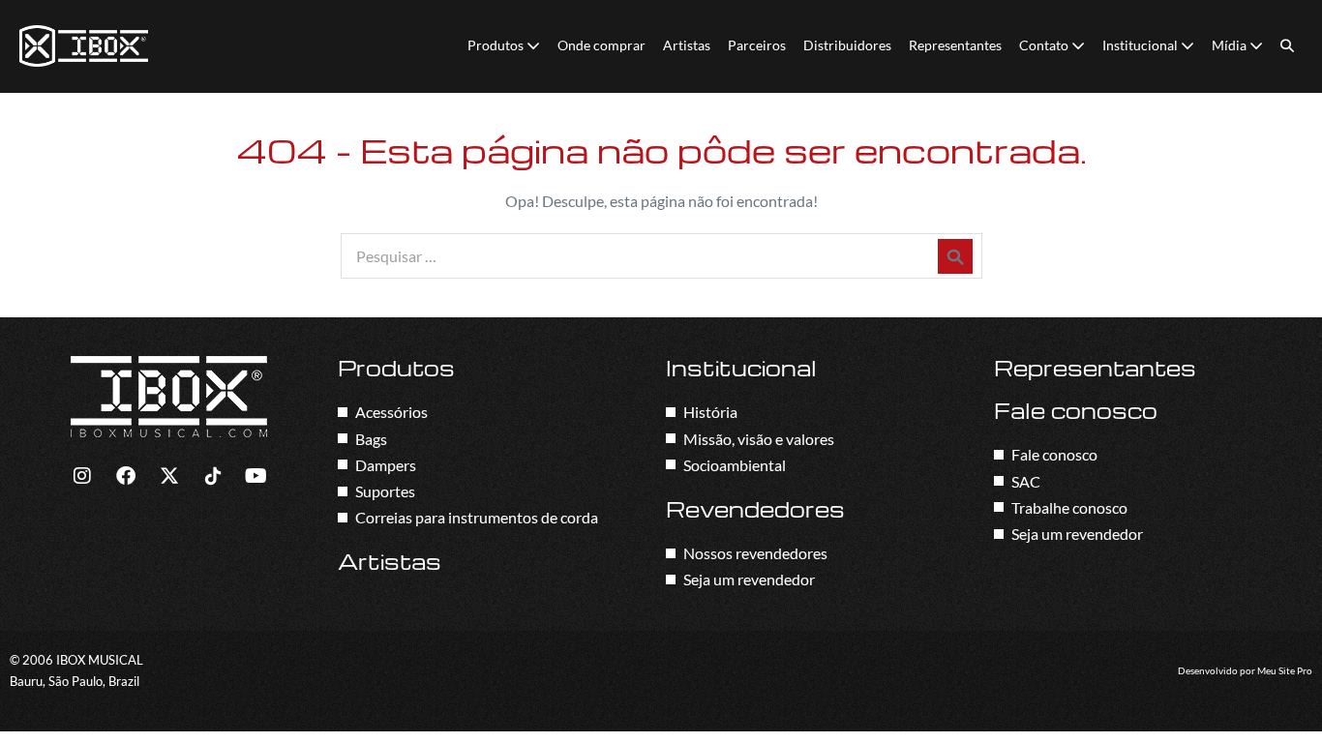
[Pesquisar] (955, 256)
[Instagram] (82, 476)
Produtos (496, 45)
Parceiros (757, 45)
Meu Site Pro (1284, 671)
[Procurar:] (661, 256)
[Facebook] (125, 476)
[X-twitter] (169, 476)
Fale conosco (1075, 410)
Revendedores (755, 508)
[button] (1287, 46)
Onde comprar (601, 45)
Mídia (1230, 45)
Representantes (955, 45)
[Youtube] (256, 476)
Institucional (1141, 45)
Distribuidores (847, 45)
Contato (1045, 45)
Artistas (686, 45)
